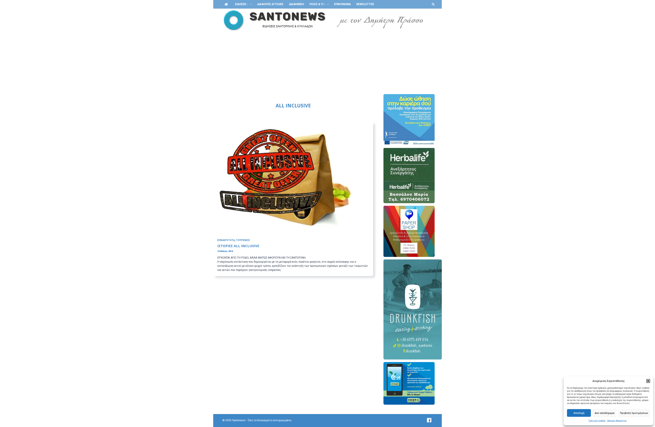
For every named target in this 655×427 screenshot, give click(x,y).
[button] (648, 381)
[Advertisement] (327, 57)
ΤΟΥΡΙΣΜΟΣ (243, 240)
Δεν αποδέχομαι (605, 413)
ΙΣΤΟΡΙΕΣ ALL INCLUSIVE (238, 246)
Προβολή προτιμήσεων (634, 413)
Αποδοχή (578, 413)
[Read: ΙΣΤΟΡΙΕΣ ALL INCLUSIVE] (293, 179)
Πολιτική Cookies (597, 420)
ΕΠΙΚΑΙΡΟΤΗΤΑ (226, 240)
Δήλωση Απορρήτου (617, 420)
